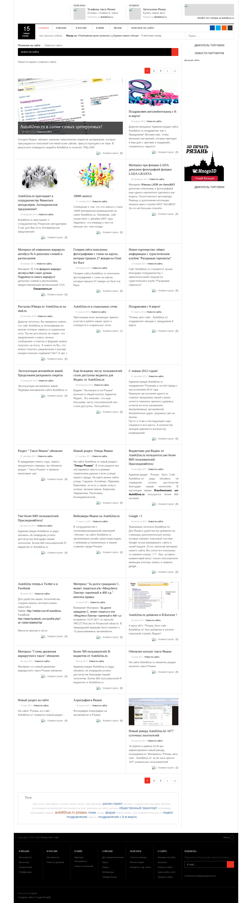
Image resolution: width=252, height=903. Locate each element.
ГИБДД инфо (25, 871)
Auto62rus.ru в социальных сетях (95, 306)
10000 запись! (82, 196)
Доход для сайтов (191, 60)
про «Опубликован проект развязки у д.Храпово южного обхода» (102, 35)
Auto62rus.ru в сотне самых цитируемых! (61, 126)
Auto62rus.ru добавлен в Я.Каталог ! (153, 615)
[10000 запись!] (98, 177)
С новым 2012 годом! (143, 371)
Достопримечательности (114, 857)
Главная (44, 27)
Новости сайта (44, 131)
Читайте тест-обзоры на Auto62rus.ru (215, 17)
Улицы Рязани (84, 465)
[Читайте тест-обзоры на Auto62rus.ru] (209, 10)
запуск (81, 804)
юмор (72, 804)
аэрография (37, 812)
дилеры (113, 808)
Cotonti (33, 893)
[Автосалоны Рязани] (135, 14)
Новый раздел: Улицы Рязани (93, 450)
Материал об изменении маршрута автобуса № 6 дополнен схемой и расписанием (41, 254)
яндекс (168, 812)
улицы (100, 812)
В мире (100, 27)
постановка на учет (74, 808)
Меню (226, 837)
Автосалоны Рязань (154, 9)
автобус (128, 804)
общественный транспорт (138, 808)
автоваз (165, 804)
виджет (49, 812)
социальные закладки (147, 804)
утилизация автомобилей (47, 808)
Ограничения (25, 867)
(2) (121, 552)
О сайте (162, 851)
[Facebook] (212, 27)
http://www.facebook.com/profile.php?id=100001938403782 (39, 620)
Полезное (135, 851)
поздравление (77, 816)
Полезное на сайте (142, 27)
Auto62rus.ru (107, 16)
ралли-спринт (113, 803)
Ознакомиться (42, 288)
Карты (105, 862)
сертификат (52, 804)
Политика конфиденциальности (200, 875)
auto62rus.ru (65, 812)
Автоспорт (24, 862)
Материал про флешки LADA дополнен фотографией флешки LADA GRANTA (150, 169)
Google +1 (135, 516)
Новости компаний (83, 866)
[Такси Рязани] (79, 14)
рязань (81, 812)
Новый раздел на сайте (33, 700)
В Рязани (61, 27)
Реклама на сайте (167, 857)
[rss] (224, 27)
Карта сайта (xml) (166, 871)
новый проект (124, 812)
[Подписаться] (230, 864)
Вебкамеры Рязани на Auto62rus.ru (96, 516)
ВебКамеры (108, 871)
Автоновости (25, 857)
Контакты (162, 862)
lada (88, 804)
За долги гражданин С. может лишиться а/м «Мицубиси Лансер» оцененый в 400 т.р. (97, 611)
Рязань (118, 27)
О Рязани (107, 851)
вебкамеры (164, 808)
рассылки (38, 804)
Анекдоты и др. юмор (140, 867)
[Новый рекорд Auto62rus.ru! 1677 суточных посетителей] (153, 712)
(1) (121, 330)
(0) (121, 153)
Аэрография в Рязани (87, 700)
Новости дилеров (55, 862)
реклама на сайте (97, 808)
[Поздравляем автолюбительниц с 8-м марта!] (153, 93)
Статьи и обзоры (138, 857)
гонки (92, 812)
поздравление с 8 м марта (117, 816)
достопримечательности (147, 812)
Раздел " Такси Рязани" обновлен (40, 450)
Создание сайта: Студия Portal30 (34, 897)
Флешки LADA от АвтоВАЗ (158, 184)
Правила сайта (165, 876)
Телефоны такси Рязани (101, 9)
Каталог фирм (137, 862)
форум (110, 812)
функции (97, 804)
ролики (64, 804)
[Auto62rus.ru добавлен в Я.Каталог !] (153, 596)
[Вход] (230, 27)
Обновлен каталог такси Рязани (150, 651)
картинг (92, 817)
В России (81, 27)
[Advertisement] (208, 228)
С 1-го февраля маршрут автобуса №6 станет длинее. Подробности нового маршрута (39, 273)
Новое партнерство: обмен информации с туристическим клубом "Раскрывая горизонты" (150, 254)
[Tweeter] (218, 27)
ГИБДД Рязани (109, 876)
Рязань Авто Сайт (40, 12)
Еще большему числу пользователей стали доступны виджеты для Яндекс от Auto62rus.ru (97, 375)
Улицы (105, 867)
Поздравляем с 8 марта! (144, 306)
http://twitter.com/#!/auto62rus (44, 611)
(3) (176, 639)
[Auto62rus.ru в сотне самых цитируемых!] (70, 106)
